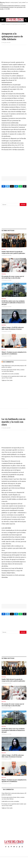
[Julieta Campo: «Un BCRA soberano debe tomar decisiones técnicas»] (14, 316)
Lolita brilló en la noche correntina (10, 373)
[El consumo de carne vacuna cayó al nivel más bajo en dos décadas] (14, 265)
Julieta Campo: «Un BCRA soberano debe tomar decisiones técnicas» (13, 328)
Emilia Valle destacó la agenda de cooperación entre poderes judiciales (13, 252)
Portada (3, 24)
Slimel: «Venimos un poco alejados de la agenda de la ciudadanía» (14, 353)
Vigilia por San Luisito (7, 380)
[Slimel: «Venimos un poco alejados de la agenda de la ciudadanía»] (14, 341)
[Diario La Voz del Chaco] (15, 19)
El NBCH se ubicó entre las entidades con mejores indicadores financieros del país (13, 302)
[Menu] (3, 20)
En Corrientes (8, 362)
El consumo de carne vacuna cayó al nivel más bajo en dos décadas (13, 277)
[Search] (25, 20)
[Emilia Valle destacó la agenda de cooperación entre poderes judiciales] (14, 240)
